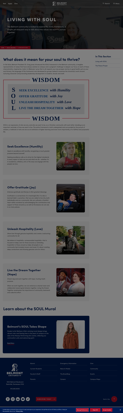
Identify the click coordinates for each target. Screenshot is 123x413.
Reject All (95, 410)
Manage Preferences (82, 410)
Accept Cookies (107, 410)
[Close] (120, 410)
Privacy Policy (19, 411)
